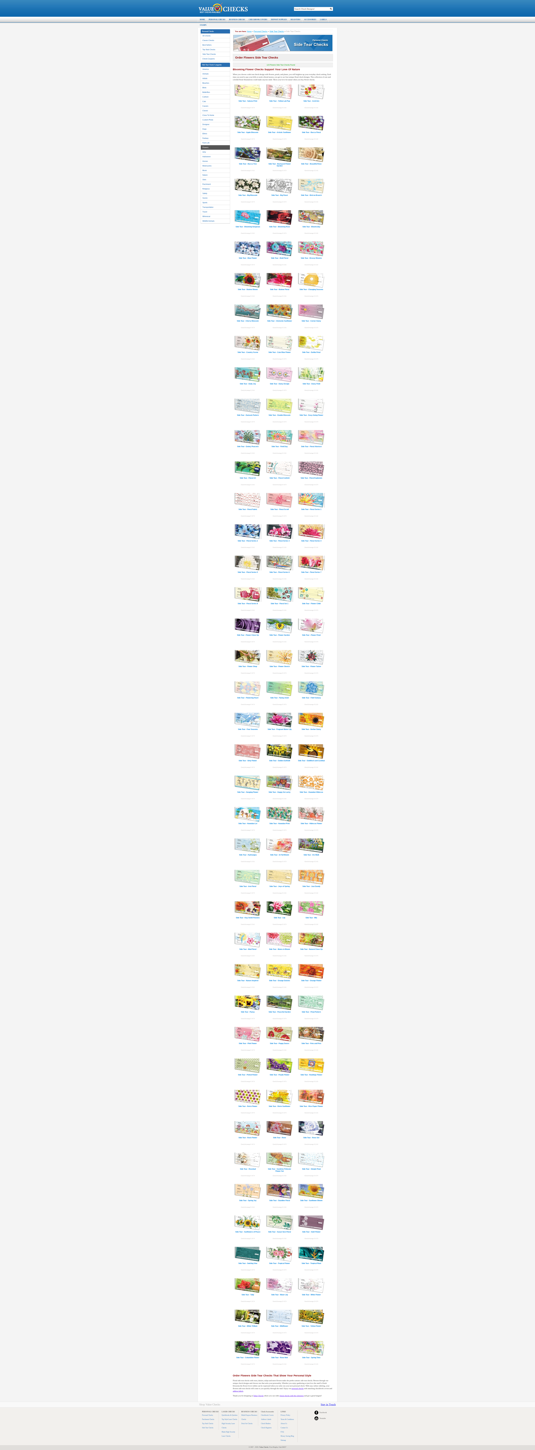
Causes (205, 106)
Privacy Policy (285, 1415)
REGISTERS (295, 19)
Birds (204, 88)
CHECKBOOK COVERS (258, 19)
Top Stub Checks (208, 50)
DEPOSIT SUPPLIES (279, 19)
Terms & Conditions (287, 1419)
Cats (204, 101)
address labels (238, 1391)
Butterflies (206, 92)
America (205, 69)
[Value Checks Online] (223, 7)
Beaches (205, 83)
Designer (205, 124)
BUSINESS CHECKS (237, 19)
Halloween (206, 157)
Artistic (204, 78)
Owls (204, 180)
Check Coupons (208, 59)
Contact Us (284, 1428)
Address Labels (266, 1419)
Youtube (322, 1418)
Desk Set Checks (247, 1423)
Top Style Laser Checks (229, 1419)
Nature (205, 175)
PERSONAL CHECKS (217, 19)
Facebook (323, 1412)
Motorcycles (206, 166)
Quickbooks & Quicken (229, 1415)
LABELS (323, 19)
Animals (205, 74)
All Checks (206, 36)
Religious (206, 189)
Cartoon (205, 97)
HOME (202, 19)
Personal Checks (261, 31)
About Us (284, 1423)
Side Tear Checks (209, 54)
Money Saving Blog (287, 1436)
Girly (204, 152)
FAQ (282, 1432)
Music (204, 170)
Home (249, 31)
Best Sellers (206, 45)
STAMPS (203, 25)
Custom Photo (207, 120)
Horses (205, 161)
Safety (204, 193)
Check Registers (266, 1428)
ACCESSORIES (310, 19)
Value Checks (258, 1396)
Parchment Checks (208, 1419)
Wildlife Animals (208, 221)
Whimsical (206, 216)
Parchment (206, 184)
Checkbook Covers (267, 1415)
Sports (204, 203)
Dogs (204, 129)
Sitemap (283, 1440)
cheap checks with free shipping (292, 1396)
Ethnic (204, 134)
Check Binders (266, 1423)
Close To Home (208, 115)
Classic (205, 111)
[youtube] (316, 1418)
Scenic (205, 198)
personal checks (298, 1388)
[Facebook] (316, 1412)
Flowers (205, 147)
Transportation (207, 207)
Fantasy (205, 138)
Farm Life (206, 143)
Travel (204, 212)
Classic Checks (208, 40)
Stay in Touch (328, 1404)
